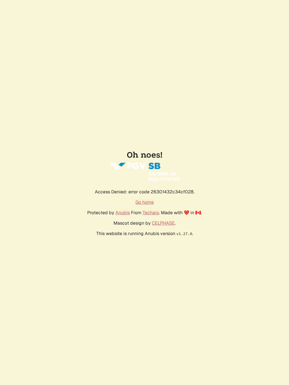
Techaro (151, 213)
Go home (144, 202)
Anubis (122, 213)
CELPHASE (163, 223)
